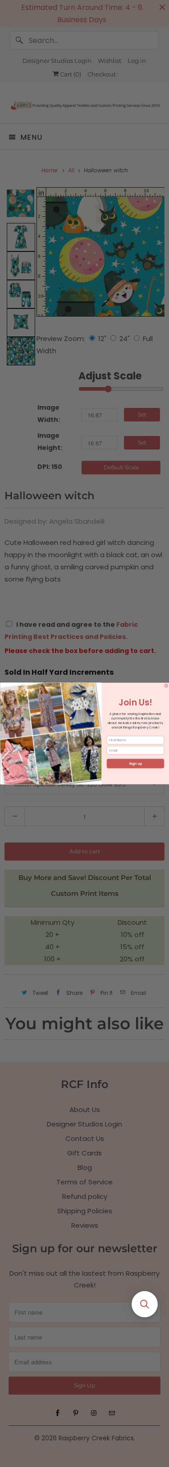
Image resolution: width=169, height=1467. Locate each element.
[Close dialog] (166, 686)
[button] (145, 1304)
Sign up (135, 763)
